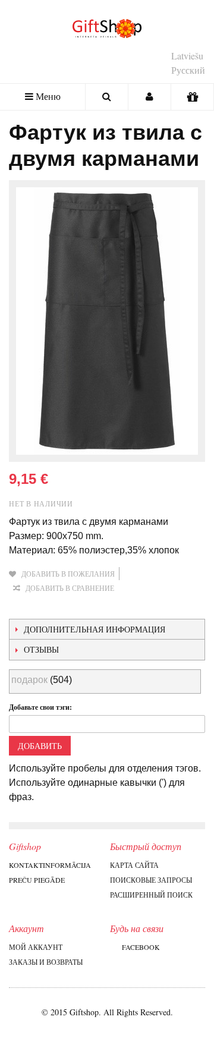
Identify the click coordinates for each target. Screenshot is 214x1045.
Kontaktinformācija (50, 865)
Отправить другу (21, 607)
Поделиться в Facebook (44, 607)
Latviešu (187, 55)
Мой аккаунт (35, 947)
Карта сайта (134, 865)
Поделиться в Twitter (68, 607)
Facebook (141, 947)
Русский (188, 70)
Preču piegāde (37, 880)
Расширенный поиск (151, 894)
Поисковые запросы (151, 880)
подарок (29, 680)
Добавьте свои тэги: (40, 707)
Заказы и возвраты (46, 962)
